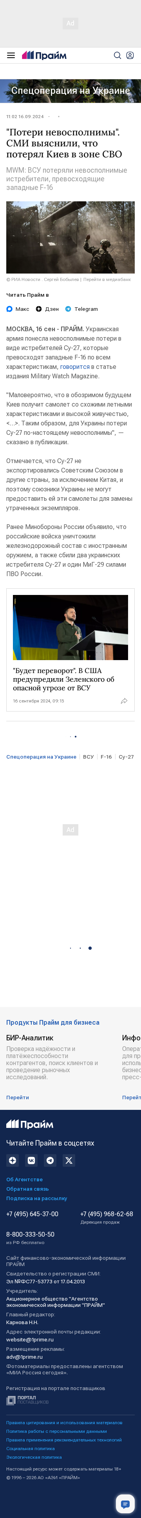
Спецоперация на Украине (70, 90)
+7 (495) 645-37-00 (32, 1214)
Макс (22, 309)
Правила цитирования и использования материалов (64, 1422)
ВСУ (88, 757)
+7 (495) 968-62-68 (106, 1218)
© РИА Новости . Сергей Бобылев (42, 279)
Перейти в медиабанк (107, 279)
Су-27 (126, 757)
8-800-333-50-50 (30, 1238)
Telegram (86, 309)
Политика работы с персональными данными (56, 1431)
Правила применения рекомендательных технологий (64, 1440)
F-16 (106, 757)
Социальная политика (30, 1448)
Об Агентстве (24, 1179)
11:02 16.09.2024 (24, 116)
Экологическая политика (34, 1457)
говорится (75, 366)
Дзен (52, 309)
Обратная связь (27, 1189)
